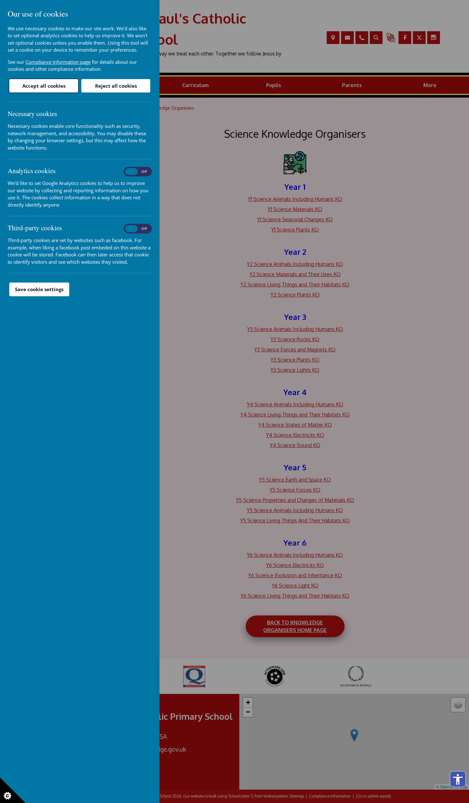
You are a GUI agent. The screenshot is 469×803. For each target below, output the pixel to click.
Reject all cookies (116, 86)
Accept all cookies (43, 86)
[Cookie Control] (13, 790)
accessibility (457, 779)
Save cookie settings (39, 289)
